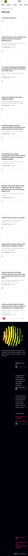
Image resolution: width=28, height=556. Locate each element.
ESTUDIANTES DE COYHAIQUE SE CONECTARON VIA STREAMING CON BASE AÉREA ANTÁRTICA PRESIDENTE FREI (20, 381)
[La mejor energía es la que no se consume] (14, 208)
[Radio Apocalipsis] (5, 1)
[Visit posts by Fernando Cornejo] (2, 47)
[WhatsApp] (26, 554)
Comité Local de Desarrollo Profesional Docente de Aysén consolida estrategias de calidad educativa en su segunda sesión (13, 306)
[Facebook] (20, 554)
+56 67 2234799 (22, 421)
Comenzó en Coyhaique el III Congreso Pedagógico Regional (12, 98)
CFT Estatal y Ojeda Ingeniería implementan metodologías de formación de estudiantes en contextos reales (13, 68)
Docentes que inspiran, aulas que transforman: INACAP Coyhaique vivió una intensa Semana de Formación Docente (13, 127)
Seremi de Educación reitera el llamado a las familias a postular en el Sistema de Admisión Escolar (13, 38)
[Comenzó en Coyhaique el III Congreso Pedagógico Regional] (14, 87)
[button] (2, 1)
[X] (22, 554)
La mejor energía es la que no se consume (13, 217)
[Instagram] (24, 554)
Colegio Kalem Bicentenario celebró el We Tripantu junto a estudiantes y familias (13, 245)
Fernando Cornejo (6, 47)
